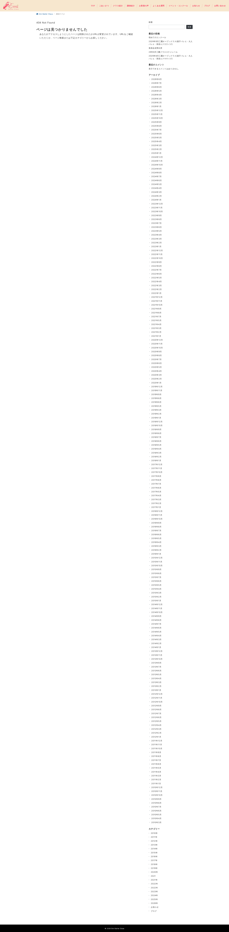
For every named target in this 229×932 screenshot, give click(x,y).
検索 (151, 22)
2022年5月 (156, 277)
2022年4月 (156, 281)
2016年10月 (156, 519)
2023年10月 (157, 211)
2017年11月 (156, 468)
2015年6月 (156, 581)
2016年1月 (156, 554)
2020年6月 (156, 363)
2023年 (154, 891)
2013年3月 (156, 682)
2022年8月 (156, 266)
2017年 (154, 860)
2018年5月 (156, 445)
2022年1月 (156, 293)
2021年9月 (156, 309)
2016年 (154, 856)
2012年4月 (156, 725)
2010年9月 (156, 799)
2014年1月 (156, 647)
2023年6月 (156, 227)
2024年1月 (156, 200)
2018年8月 (156, 433)
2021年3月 (156, 328)
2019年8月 (156, 398)
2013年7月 (156, 667)
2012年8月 (156, 709)
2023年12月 (157, 204)
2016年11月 (156, 515)
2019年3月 (156, 410)
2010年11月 (156, 791)
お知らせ (155, 907)
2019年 (154, 868)
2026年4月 (156, 95)
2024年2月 (156, 196)
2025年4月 (156, 141)
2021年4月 (156, 324)
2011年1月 (156, 783)
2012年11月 (156, 698)
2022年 (154, 884)
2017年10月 (156, 472)
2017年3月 (156, 499)
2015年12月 (156, 558)
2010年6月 (156, 811)
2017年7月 (156, 484)
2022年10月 (157, 258)
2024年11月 (156, 161)
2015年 (154, 852)
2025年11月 (156, 114)
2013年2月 (156, 686)
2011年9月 (156, 752)
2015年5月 (156, 585)
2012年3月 (156, 729)
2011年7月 (156, 760)
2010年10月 (156, 795)
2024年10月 (157, 165)
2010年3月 (156, 822)
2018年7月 (156, 437)
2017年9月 (156, 476)
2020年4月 (156, 371)
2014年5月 (156, 632)
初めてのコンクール (157, 37)
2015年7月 (156, 577)
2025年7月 (156, 130)
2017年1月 (156, 507)
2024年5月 (156, 184)
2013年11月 (156, 655)
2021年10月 (156, 305)
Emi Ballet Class (117, 928)
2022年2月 (156, 289)
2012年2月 (156, 733)
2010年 (154, 833)
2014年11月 (156, 608)
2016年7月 (156, 530)
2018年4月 (156, 449)
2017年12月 (156, 464)
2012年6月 (156, 717)
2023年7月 (156, 223)
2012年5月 (156, 721)
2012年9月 (156, 705)
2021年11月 (156, 301)
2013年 (154, 845)
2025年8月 (156, 126)
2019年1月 (156, 418)
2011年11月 (156, 744)
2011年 (154, 837)
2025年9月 (156, 122)
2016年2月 (156, 550)
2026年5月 (156, 91)
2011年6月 (156, 764)
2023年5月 (156, 231)
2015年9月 (156, 569)
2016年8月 (156, 527)
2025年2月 (156, 149)
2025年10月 (157, 118)
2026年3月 (156, 99)
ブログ (154, 911)
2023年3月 (156, 239)
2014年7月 (156, 624)
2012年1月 (156, 737)
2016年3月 (156, 546)
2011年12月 (156, 740)
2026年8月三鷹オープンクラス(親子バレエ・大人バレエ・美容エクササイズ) (170, 57)
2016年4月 (156, 542)
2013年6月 (156, 670)
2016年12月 (156, 511)
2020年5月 (156, 367)
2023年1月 (156, 246)
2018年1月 (156, 460)
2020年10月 (157, 348)
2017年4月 (156, 495)
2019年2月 (156, 414)
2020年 (154, 872)
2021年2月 (156, 332)
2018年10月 (156, 425)
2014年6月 (156, 628)
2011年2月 (156, 779)
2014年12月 (156, 604)
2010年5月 (156, 814)
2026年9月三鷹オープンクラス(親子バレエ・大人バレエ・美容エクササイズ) (170, 42)
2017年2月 (156, 503)
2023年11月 (156, 207)
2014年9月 (156, 616)
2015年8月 (156, 573)
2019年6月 (156, 402)
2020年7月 (156, 359)
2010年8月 (156, 803)
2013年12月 (156, 651)
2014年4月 (156, 635)
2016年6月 (156, 534)
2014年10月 (156, 612)
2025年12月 (157, 110)
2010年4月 (156, 818)
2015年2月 (156, 597)
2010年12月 (156, 787)
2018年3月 (156, 453)
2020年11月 (156, 344)
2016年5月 (156, 538)
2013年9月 (156, 663)
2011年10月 (156, 748)
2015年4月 (156, 589)
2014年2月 (156, 643)
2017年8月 (156, 480)
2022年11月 (156, 254)
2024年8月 (156, 172)
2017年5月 (156, 491)
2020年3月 (156, 375)
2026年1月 (156, 106)
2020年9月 (156, 351)
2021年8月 (156, 313)
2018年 (154, 864)
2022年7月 (156, 270)
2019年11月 (156, 390)
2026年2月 (156, 102)
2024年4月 (156, 188)
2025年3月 (156, 145)
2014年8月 (156, 620)
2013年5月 (156, 674)
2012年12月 (156, 694)
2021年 (154, 880)
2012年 (154, 841)
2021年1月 (156, 336)
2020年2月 (156, 379)
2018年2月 (156, 456)
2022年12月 (157, 250)
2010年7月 (156, 807)
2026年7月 (156, 83)
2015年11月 (156, 562)
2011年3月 (156, 776)
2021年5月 (156, 320)
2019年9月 (156, 394)
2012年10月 (156, 702)
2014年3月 (156, 639)
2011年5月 (156, 768)
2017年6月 (156, 488)
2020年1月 (156, 383)
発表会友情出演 (155, 48)
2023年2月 (156, 242)
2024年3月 (156, 192)
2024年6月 (156, 180)
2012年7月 (156, 713)
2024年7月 (156, 176)
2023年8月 (156, 219)
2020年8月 (156, 355)
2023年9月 (156, 215)
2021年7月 (156, 316)
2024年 (154, 895)
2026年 (154, 903)
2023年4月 (156, 235)
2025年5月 (156, 137)
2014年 (154, 848)
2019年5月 (156, 406)
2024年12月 (157, 157)
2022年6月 (156, 274)
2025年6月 (156, 134)
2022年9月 (156, 262)
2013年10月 (156, 659)
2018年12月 (156, 421)
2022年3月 (156, 285)
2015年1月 (156, 600)
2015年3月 (156, 593)
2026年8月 (156, 79)
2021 (153, 876)
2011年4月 (156, 772)
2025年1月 (156, 153)
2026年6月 (156, 87)
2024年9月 (156, 169)
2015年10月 (156, 565)
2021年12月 (156, 297)
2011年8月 (156, 756)
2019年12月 (156, 386)
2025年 (154, 899)
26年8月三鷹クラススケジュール (163, 52)
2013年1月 (156, 690)
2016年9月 (156, 523)
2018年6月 (156, 441)
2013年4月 (156, 678)
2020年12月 (157, 340)
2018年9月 (156, 429)
